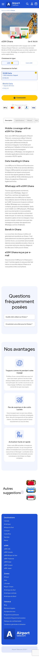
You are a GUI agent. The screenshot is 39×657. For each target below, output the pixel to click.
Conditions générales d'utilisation (15, 624)
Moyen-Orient (8, 587)
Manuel (29, 120)
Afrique (6, 577)
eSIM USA (7, 549)
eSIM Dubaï (7, 562)
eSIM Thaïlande (9, 559)
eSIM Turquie (8, 565)
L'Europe (7, 583)
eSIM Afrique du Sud (10, 555)
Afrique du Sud (9, 527)
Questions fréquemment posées (14, 618)
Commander (21, 98)
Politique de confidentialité (12, 621)
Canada (6, 521)
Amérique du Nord (10, 596)
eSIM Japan (8, 568)
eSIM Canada (8, 552)
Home (3, 10)
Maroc (6, 540)
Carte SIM (29, 63)
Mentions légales (9, 608)
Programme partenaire (11, 615)
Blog (5, 605)
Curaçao (7, 530)
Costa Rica (7, 534)
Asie (5, 580)
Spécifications (19, 120)
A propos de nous (9, 611)
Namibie (6, 537)
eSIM (7, 10)
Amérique (7, 524)
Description (8, 120)
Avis (36, 120)
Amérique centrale (10, 593)
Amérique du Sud (9, 590)
